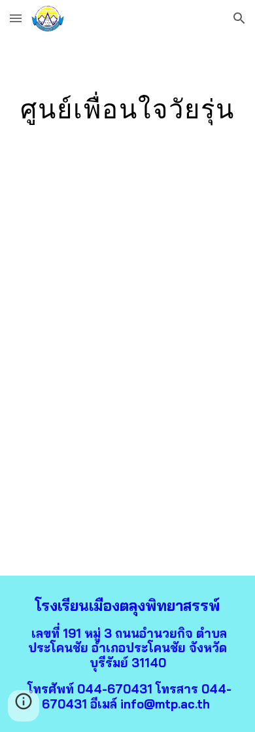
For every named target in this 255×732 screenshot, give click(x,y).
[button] (15, 18)
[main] (127, 108)
